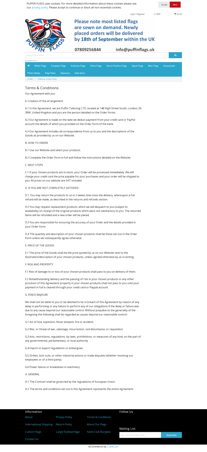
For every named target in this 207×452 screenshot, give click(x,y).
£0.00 (179, 14)
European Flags (58, 65)
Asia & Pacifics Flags (116, 65)
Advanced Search (31, 60)
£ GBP (157, 14)
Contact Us (31, 439)
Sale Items (80, 72)
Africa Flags (96, 65)
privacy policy (40, 7)
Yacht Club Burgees (99, 432)
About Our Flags (97, 424)
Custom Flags (33, 432)
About (29, 417)
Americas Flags (78, 65)
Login (132, 14)
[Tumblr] (123, 419)
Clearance (65, 72)
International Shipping (39, 424)
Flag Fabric (50, 72)
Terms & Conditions (99, 417)
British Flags (40, 65)
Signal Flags (137, 65)
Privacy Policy (64, 417)
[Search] (175, 55)
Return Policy (64, 424)
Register (141, 14)
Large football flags (68, 432)
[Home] (28, 65)
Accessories (169, 65)
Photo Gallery (33, 72)
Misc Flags (153, 65)
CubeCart (113, 446)
